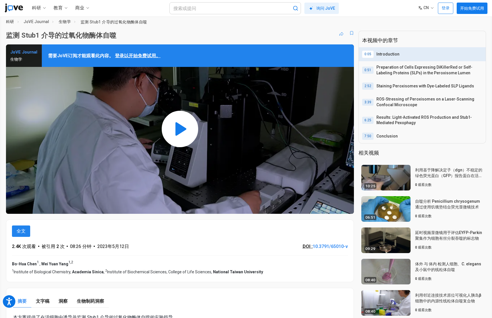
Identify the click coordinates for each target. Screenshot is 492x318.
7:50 (367, 136)
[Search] (295, 8)
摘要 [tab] (22, 301)
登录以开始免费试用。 (138, 55)
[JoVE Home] (14, 8)
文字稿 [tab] (43, 301)
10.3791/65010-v (330, 246)
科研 (10, 21)
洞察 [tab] (63, 301)
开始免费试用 (472, 8)
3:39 (367, 102)
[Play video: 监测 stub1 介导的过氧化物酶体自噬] (180, 129)
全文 (21, 231)
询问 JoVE (325, 8)
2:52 (367, 86)
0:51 (367, 70)
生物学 (65, 21)
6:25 (367, 120)
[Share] (341, 33)
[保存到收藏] (351, 33)
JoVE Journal (36, 21)
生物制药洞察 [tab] (90, 301)
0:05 (367, 54)
